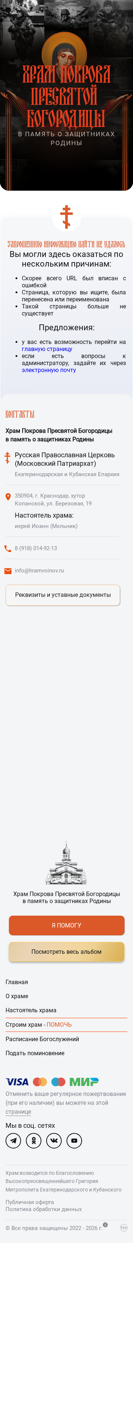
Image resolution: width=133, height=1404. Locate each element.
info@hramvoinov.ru (39, 570)
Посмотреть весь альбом (66, 951)
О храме (17, 996)
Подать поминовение (35, 1053)
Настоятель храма (31, 1010)
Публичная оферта (30, 1202)
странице (18, 1111)
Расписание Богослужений (42, 1039)
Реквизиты (63, 594)
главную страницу (47, 348)
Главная (17, 982)
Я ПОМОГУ (66, 925)
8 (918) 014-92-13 (36, 548)
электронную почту (49, 370)
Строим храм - (39, 1024)
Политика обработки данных (44, 1209)
